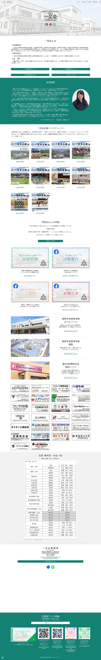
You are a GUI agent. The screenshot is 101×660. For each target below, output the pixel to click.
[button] (99, 2)
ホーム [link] (78, 2)
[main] (50, 16)
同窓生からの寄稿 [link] (86, 2)
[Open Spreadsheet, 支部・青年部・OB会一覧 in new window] (74, 462)
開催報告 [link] (94, 2)
